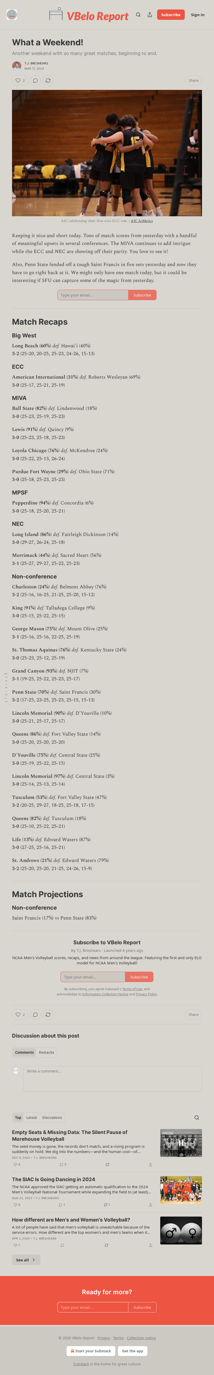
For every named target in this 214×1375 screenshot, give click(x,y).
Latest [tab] (31, 1117)
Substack (81, 1363)
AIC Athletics (142, 221)
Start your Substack (93, 1350)
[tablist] (34, 1052)
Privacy (104, 1337)
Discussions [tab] (52, 1117)
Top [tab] (18, 1117)
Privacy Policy (146, 994)
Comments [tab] (24, 1052)
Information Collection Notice (105, 994)
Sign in (198, 14)
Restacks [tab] (46, 1052)
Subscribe (171, 14)
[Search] (138, 14)
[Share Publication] (150, 14)
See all (22, 1259)
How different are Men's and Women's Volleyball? (71, 1220)
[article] (107, 1148)
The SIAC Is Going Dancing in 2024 (53, 1179)
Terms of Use (132, 988)
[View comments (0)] (35, 80)
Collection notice (141, 1337)
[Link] (5, 322)
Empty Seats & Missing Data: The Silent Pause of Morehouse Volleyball (69, 1135)
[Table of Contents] (5, 687)
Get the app (132, 1350)
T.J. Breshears (36, 63)
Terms (118, 1337)
